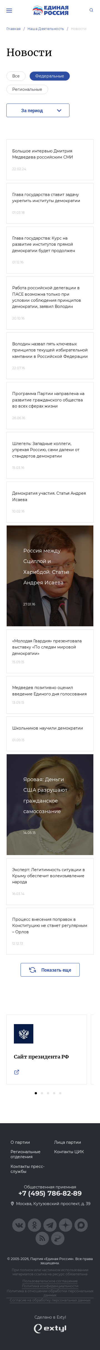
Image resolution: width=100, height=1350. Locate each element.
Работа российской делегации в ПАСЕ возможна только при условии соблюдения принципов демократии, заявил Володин (46, 297)
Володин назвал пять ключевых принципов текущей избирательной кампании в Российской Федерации (50, 350)
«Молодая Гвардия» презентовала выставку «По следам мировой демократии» (47, 647)
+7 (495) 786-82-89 (50, 1193)
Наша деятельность (46, 29)
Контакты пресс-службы (27, 1169)
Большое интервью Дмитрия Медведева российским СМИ (42, 154)
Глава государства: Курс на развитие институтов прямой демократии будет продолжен (43, 244)
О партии (20, 1142)
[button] (36, 1093)
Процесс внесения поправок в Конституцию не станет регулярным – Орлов (49, 925)
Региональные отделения (26, 1154)
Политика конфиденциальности (50, 1286)
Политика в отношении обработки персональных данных (50, 1293)
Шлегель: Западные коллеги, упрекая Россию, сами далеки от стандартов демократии (45, 450)
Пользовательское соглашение (50, 1281)
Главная (13, 29)
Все (16, 76)
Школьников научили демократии (47, 728)
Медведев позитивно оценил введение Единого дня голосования (49, 690)
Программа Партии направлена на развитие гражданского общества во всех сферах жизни (48, 400)
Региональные (27, 89)
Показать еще (56, 970)
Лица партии (67, 1142)
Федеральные (49, 76)
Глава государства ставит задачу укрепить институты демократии (46, 197)
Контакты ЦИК (69, 1151)
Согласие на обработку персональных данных (50, 1300)
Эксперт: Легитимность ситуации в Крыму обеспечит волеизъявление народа (48, 876)
